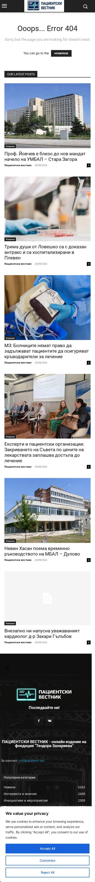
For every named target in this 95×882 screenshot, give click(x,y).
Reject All (47, 872)
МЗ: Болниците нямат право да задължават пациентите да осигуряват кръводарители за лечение (46, 351)
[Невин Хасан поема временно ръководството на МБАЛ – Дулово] (47, 510)
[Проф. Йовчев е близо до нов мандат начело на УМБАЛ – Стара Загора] (47, 115)
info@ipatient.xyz (32, 760)
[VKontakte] (49, 721)
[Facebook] (38, 721)
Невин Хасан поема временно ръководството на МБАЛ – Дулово (42, 551)
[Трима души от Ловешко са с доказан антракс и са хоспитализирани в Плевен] (47, 209)
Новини (10, 146)
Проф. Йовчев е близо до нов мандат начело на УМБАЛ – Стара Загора (45, 156)
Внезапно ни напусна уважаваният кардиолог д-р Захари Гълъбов (42, 633)
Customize (47, 860)
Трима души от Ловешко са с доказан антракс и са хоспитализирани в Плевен (45, 252)
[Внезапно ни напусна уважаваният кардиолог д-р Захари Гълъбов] (47, 598)
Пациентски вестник (18, 165)
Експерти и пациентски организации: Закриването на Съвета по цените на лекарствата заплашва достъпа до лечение (44, 452)
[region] (47, 844)
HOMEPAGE (61, 53)
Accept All (47, 848)
